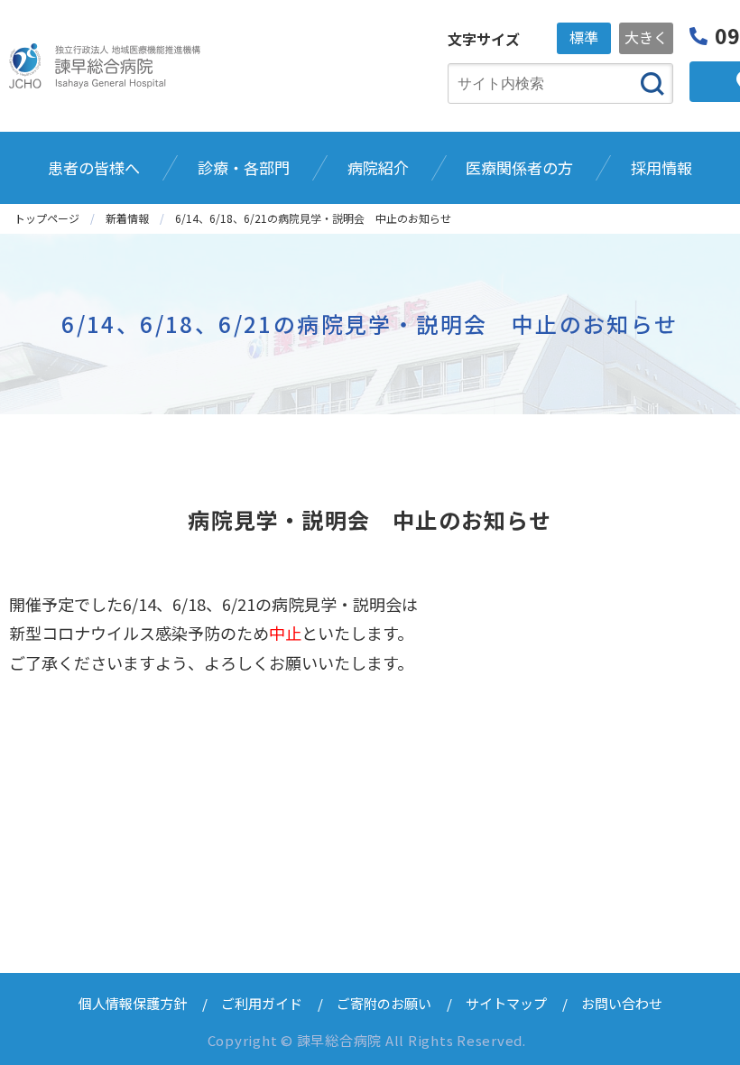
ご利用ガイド (261, 1003)
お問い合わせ (621, 1003)
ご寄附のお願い (384, 1003)
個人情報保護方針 (133, 1003)
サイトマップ (506, 1003)
